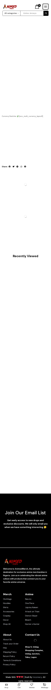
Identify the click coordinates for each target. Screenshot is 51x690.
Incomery (37, 677)
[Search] (45, 13)
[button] (38, 7)
